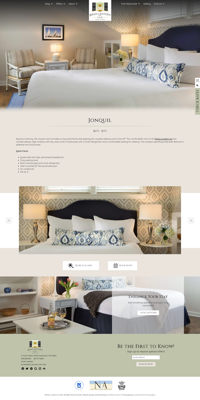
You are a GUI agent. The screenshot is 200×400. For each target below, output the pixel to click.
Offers (59, 3)
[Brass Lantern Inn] (100, 20)
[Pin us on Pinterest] (31, 368)
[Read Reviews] (44, 368)
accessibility (26, 364)
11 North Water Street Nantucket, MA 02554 (38, 356)
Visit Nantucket (129, 3)
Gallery (147, 3)
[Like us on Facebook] (23, 368)
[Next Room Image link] (191, 220)
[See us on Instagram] (40, 368)
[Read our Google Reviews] (35, 368)
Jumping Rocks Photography (144, 395)
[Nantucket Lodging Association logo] (101, 390)
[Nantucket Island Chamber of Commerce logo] (79, 390)
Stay (47, 3)
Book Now (125, 265)
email (23, 361)
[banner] (100, 387)
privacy (35, 364)
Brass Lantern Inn (163, 139)
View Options (148, 312)
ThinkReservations (114, 395)
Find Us (158, 3)
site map (42, 364)
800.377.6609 (39, 358)
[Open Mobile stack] (197, 80)
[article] (100, 305)
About (72, 3)
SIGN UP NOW (146, 364)
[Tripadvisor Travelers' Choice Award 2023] (121, 390)
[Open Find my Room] (197, 85)
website (30, 361)
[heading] (100, 125)
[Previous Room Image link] (8, 220)
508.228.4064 (26, 358)
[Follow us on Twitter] (27, 368)
